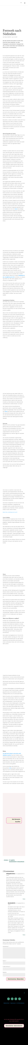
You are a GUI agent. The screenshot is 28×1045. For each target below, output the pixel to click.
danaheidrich (11, 903)
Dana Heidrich (8, 37)
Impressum (13, 1003)
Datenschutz (6, 1003)
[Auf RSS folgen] (19, 998)
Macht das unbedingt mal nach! (10, 512)
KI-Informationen (20, 1003)
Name (4, 960)
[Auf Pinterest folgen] (12, 998)
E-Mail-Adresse (6, 966)
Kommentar (6, 946)
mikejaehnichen (10, 873)
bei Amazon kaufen (16, 820)
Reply (24, 899)
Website (4, 972)
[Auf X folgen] (15, 998)
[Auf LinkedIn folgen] (8, 998)
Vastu (16, 209)
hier (10, 768)
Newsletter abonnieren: (14, 1026)
